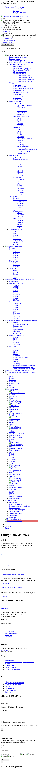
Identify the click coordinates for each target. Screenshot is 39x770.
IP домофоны (18, 211)
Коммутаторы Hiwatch (25, 81)
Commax (20, 203)
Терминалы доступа (20, 96)
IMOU (19, 142)
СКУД (11, 83)
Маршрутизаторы (19, 72)
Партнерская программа (13, 684)
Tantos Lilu (5, 608)
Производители (10, 681)
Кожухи (20, 109)
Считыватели (18, 94)
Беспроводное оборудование (23, 68)
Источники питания (24, 105)
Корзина (16, 11)
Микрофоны (21, 112)
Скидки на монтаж (11, 530)
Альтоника (17, 239)
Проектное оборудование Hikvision (21, 62)
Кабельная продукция (17, 61)
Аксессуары (17, 103)
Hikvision (20, 122)
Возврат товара (10, 690)
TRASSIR (20, 125)
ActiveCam (21, 179)
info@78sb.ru (5, 650)
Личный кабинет (19, 9)
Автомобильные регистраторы (23, 147)
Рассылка (8, 637)
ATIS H (20, 163)
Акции (7, 686)
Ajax (15, 231)
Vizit (19, 209)
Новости (8, 526)
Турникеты (17, 98)
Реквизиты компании (12, 669)
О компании (7, 39)
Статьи (7, 528)
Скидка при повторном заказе (11, 587)
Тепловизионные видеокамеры (23, 152)
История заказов (11, 633)
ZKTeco (20, 176)
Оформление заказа (20, 13)
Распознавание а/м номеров (27, 150)
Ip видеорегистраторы (21, 116)
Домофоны (13, 196)
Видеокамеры (18, 177)
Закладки (8, 635)
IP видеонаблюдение (16, 101)
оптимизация (5, 565)
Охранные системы (16, 229)
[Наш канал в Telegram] (8, 563)
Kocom (19, 207)
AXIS (19, 129)
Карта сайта (9, 692)
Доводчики (17, 85)
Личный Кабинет (11, 631)
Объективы (21, 114)
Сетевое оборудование (17, 64)
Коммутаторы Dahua (24, 77)
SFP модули (17, 66)
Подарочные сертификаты (14, 683)
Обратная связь (10, 688)
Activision (20, 202)
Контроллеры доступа (21, 92)
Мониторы (17, 218)
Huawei (20, 174)
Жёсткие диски (14, 59)
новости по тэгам (17, 565)
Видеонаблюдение (15, 155)
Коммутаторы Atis (23, 75)
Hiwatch (20, 124)
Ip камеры (16, 127)
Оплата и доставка (9, 40)
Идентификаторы (19, 87)
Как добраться (8, 31)
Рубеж (15, 242)
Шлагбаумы (17, 100)
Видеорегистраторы (20, 159)
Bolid (15, 233)
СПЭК (15, 244)
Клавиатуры (21, 107)
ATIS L (19, 164)
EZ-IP (19, 120)
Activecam (21, 161)
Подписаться (9, 660)
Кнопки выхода (18, 90)
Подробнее (5, 583)
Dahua (19, 118)
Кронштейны (22, 111)
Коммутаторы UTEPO (21, 70)
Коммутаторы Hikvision (25, 79)
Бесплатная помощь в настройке (12, 575)
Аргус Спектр (18, 241)
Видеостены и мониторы (18, 57)
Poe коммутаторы (19, 74)
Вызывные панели (20, 200)
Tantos (19, 226)
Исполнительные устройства (23, 88)
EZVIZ (19, 135)
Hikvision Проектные (24, 138)
